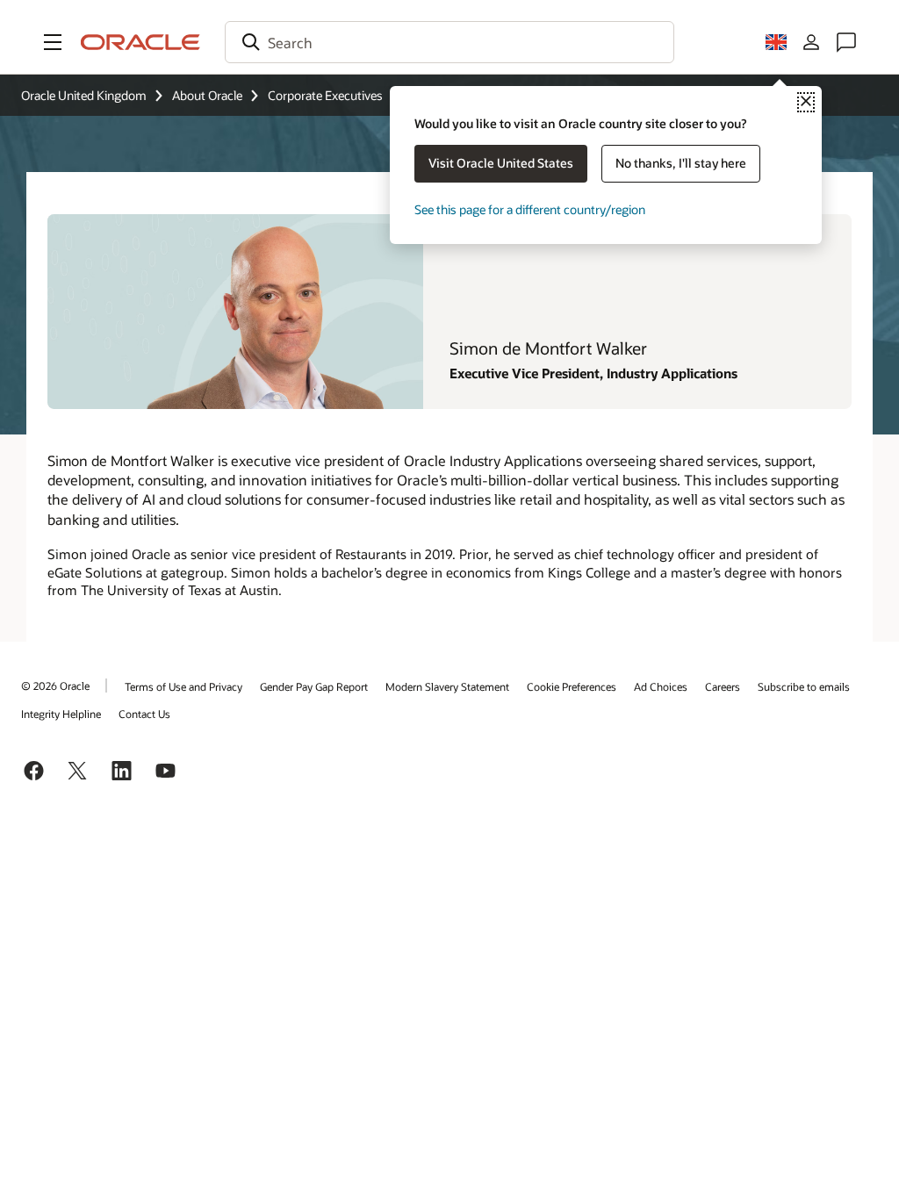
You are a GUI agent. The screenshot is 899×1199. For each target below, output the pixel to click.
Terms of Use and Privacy (183, 686)
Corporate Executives (325, 95)
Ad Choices (660, 686)
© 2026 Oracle (55, 685)
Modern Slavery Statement (447, 686)
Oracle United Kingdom (84, 95)
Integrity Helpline (61, 714)
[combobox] (449, 42)
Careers (722, 686)
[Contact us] (846, 42)
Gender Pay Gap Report (314, 686)
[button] (52, 42)
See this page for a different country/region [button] (529, 209)
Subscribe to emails (804, 686)
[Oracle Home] (140, 42)
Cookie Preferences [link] (571, 686)
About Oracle (207, 95)
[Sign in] (811, 42)
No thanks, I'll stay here (680, 162)
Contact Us (144, 714)
